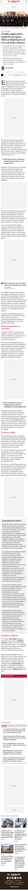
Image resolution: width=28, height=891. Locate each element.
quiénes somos (9, 880)
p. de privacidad (20, 882)
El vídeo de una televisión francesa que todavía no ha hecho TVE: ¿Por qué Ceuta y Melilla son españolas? (14, 738)
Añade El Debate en (16, 75)
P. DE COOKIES (9, 884)
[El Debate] (14, 1)
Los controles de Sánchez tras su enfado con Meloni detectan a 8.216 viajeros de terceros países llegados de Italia (14, 730)
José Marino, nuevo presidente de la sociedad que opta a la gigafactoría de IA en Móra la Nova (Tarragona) (21, 835)
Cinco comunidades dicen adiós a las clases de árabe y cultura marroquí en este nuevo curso (15, 745)
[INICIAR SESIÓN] (26, 2)
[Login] (26, 2)
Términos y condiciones (9, 882)
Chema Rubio (9, 68)
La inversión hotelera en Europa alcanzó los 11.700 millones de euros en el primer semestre (7, 860)
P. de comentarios (18, 884)
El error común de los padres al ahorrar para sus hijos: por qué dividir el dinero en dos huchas (21, 848)
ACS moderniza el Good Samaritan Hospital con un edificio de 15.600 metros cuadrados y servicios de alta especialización (20, 862)
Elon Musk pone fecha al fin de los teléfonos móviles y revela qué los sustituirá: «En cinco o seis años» (12, 752)
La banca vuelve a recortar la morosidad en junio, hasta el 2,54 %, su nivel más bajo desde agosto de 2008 (7, 834)
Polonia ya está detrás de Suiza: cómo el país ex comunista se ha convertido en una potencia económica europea (14, 759)
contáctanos (18, 880)
